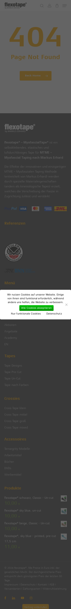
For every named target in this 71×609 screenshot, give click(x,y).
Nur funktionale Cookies (26, 313)
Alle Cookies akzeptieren (36, 307)
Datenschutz (54, 313)
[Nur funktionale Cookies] (66, 304)
